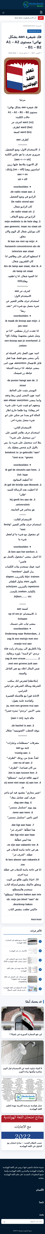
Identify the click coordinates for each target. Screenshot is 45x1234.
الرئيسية (38, 26)
